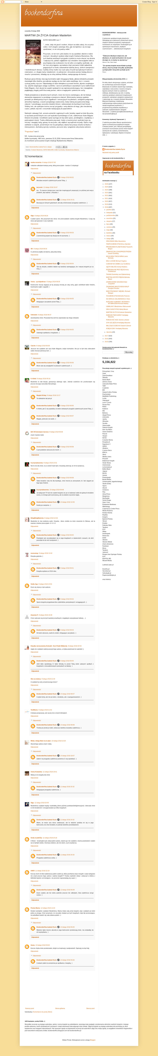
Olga (32, 216)
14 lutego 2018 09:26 (67, 960)
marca (108, 236)
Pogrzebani (29, 131)
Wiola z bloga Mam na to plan (41, 741)
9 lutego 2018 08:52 (67, 177)
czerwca (109, 227)
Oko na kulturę (36, 679)
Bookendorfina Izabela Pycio (47, 177)
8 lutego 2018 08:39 (43, 346)
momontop (34, 553)
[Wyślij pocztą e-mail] (57, 147)
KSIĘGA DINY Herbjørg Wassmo (117, 328)
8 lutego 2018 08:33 (40, 249)
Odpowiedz (34, 169)
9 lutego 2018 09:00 (67, 535)
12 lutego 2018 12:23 (48, 908)
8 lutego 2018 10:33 (51, 518)
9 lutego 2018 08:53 (67, 233)
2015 (107, 342)
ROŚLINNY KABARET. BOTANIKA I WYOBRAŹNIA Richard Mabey (118, 302)
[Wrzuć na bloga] (59, 147)
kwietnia (109, 233)
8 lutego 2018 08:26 (41, 216)
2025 (107, 187)
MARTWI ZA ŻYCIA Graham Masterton (119, 312)
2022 (107, 195)
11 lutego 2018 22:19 (42, 871)
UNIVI (33, 871)
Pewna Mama (35, 908)
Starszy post (90, 1008)
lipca (108, 224)
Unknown (34, 315)
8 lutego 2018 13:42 (45, 553)
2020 (107, 201)
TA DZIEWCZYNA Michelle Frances (118, 296)
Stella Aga (34, 584)
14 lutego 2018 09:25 (67, 927)
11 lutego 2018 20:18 (50, 838)
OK (32, 249)
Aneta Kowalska (36, 772)
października (110, 215)
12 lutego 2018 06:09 (67, 890)
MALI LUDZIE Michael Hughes (116, 261)
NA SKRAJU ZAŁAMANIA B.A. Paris (118, 299)
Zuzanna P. (34, 615)
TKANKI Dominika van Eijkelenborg (118, 274)
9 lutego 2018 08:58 (67, 447)
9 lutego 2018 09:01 (67, 568)
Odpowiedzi (37, 173)
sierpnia (109, 221)
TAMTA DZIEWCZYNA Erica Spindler (118, 244)
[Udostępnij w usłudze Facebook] (64, 147)
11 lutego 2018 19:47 (50, 187)
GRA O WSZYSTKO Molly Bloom (117, 309)
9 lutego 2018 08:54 (67, 263)
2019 (107, 204)
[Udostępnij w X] (61, 147)
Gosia (33, 945)
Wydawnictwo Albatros (72, 150)
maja (108, 230)
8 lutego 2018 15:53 (45, 584)
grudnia (109, 210)
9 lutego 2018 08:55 (67, 299)
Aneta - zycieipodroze (38, 282)
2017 (107, 336)
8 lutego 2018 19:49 (45, 615)
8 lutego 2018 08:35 (53, 282)
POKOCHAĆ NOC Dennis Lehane (117, 320)
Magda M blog (41, 395)
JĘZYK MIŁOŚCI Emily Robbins (116, 267)
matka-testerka (36, 162)
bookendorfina (44, 13)
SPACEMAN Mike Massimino (116, 241)
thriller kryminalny (59, 150)
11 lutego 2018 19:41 (50, 772)
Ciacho (33, 346)
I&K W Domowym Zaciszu (40, 432)
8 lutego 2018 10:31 (50, 463)
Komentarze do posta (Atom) (42, 1012)
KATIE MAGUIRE (48, 150)
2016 (107, 339)
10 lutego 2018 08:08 (67, 725)
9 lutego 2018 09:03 (67, 630)
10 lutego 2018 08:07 (67, 694)
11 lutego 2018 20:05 (42, 803)
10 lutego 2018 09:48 (56, 490)
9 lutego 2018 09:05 (67, 661)
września (109, 218)
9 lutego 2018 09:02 (67, 599)
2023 (107, 193)
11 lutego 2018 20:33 (67, 855)
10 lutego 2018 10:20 (58, 741)
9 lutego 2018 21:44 (48, 679)
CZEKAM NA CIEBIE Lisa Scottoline (118, 264)
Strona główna (60, 1008)
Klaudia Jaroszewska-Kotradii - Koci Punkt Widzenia (49, 646)
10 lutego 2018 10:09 (67, 502)
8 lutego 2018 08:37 (44, 315)
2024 (107, 190)
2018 (107, 207)
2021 (107, 198)
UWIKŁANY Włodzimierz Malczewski (118, 306)
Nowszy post (29, 1008)
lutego (108, 238)
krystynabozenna (37, 463)
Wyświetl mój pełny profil (110, 152)
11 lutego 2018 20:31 (67, 200)
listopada (109, 212)
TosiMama (34, 710)
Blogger (92, 1040)
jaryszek (40, 187)
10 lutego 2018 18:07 (67, 756)
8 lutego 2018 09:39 (56, 432)
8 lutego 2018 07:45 (49, 162)
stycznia (109, 332)
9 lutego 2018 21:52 (45, 710)
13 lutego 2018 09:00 (42, 945)
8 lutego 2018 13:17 (53, 395)
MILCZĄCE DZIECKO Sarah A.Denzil (118, 326)
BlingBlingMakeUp (37, 518)
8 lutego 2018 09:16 (43, 379)
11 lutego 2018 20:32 (67, 787)
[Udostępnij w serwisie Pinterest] (66, 147)
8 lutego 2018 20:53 (74, 646)
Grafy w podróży (36, 838)
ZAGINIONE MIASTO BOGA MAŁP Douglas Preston (117, 287)
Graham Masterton (37, 150)
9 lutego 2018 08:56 (67, 363)
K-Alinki (33, 379)
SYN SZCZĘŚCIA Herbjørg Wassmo (118, 323)
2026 (107, 184)
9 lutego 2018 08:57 (67, 416)
